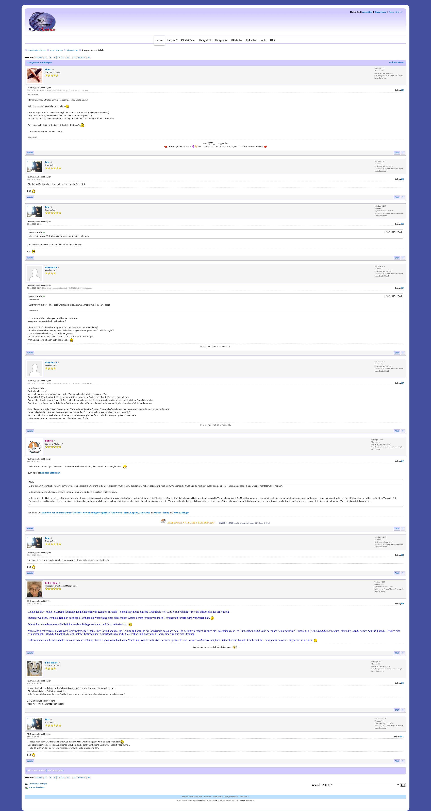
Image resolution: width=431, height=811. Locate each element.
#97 (402, 555)
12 (68, 58)
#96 (402, 461)
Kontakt (185, 797)
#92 (402, 179)
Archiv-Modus (218, 797)
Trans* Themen (56, 51)
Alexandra (51, 267)
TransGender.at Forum (37, 51)
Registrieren (381, 12)
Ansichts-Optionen (396, 62)
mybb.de (205, 800)
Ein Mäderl (51, 662)
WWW (30, 153)
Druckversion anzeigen (38, 784)
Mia (47, 162)
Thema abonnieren (36, 788)
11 (63, 58)
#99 (402, 683)
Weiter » (81, 58)
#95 (402, 383)
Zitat (397, 153)
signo (48, 69)
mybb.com (199, 800)
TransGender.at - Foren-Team (246, 800)
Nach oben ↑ (244, 797)
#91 (402, 90)
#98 (402, 604)
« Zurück (38, 58)
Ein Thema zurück (37, 770)
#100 (402, 737)
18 (75, 58)
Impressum (207, 797)
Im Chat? (172, 40)
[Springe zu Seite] (88, 57)
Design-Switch (395, 12)
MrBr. (216, 800)
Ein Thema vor (55, 770)
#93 (402, 224)
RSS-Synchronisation (231, 797)
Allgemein (71, 51)
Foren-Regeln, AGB (195, 797)
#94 (402, 288)
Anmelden (367, 12)
